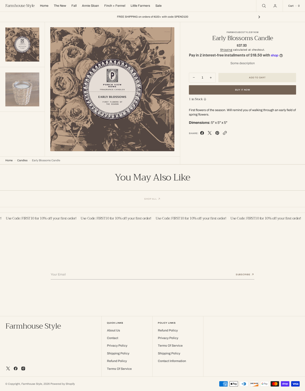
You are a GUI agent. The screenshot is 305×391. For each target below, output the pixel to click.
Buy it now (242, 90)
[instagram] (23, 368)
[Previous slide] (45, 17)
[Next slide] (259, 17)
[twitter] (209, 134)
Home (9, 160)
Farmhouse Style (31, 383)
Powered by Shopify (62, 383)
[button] (275, 6)
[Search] (263, 6)
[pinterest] (217, 134)
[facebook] (202, 134)
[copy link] (225, 134)
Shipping (226, 49)
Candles (22, 160)
